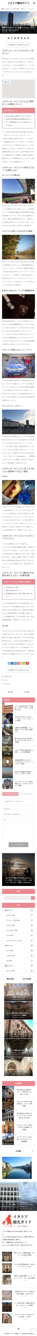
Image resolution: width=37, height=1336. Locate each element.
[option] (9, 1196)
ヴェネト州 (19, 935)
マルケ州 (19, 961)
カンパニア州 (19, 971)
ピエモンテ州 (12, 31)
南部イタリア (18, 966)
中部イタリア (19, 945)
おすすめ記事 (27, 979)
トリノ (6, 680)
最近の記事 (10, 979)
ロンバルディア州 (19, 930)
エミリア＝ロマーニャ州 (19, 940)
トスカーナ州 (19, 955)
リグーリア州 (19, 925)
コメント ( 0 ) (10, 793)
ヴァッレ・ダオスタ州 (19, 920)
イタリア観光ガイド (18, 3)
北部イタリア (19, 910)
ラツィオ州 (19, 950)
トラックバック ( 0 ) (27, 793)
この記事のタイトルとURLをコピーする (18, 45)
